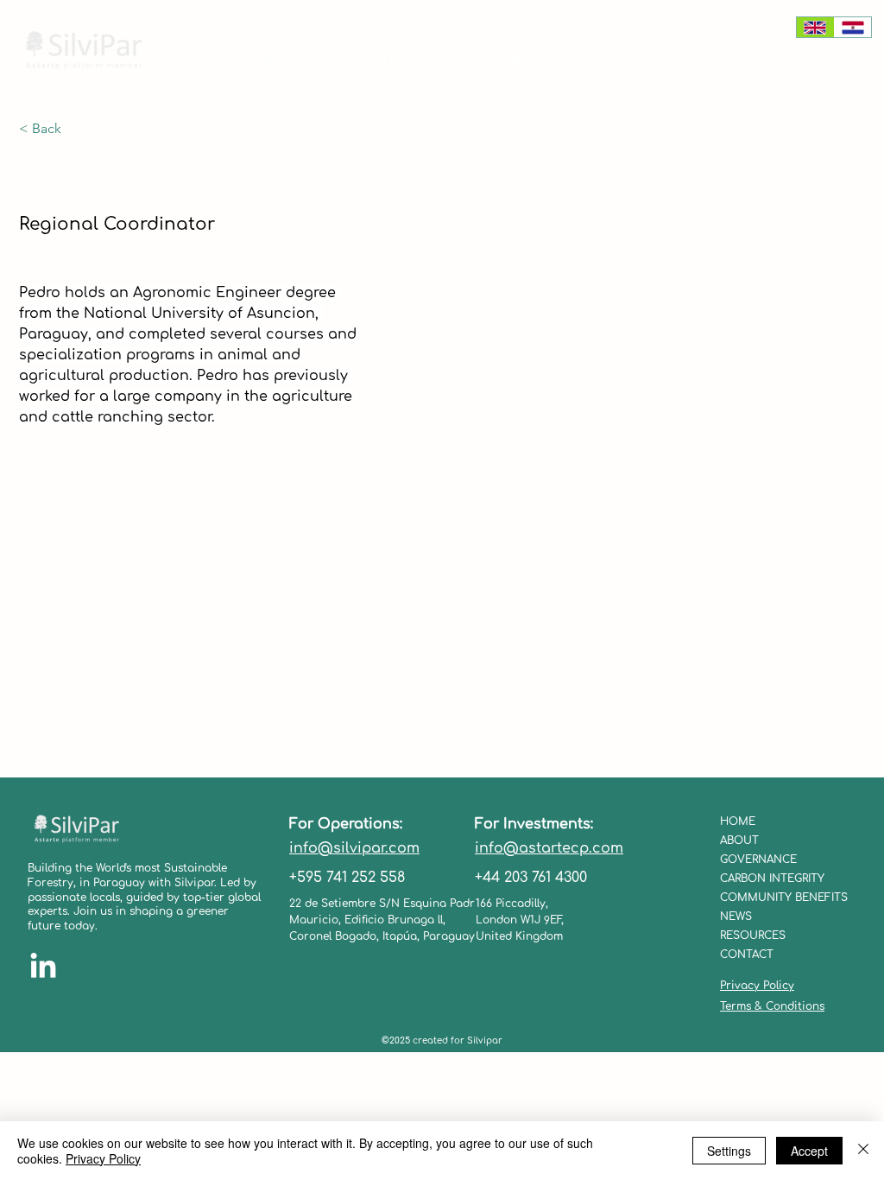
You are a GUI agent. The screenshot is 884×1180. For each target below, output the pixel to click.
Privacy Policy (757, 986)
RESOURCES (753, 935)
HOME (737, 821)
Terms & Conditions (772, 1006)
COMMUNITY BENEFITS (778, 897)
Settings (729, 1150)
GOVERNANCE (758, 859)
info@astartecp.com (549, 848)
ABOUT (739, 840)
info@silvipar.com (354, 848)
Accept (809, 1150)
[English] (815, 27)
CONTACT (747, 954)
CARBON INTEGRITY (772, 878)
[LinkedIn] (43, 967)
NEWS (736, 916)
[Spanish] (853, 27)
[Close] (863, 1150)
